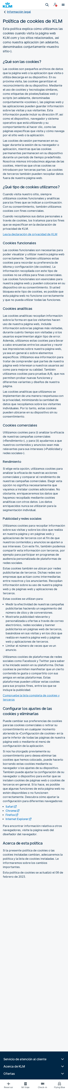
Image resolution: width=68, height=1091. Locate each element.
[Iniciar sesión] (55, 4)
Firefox (10, 815)
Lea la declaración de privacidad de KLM (30, 234)
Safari (9, 806)
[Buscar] (47, 4)
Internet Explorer (17, 819)
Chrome (11, 810)
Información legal (19, 11)
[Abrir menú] (63, 4)
